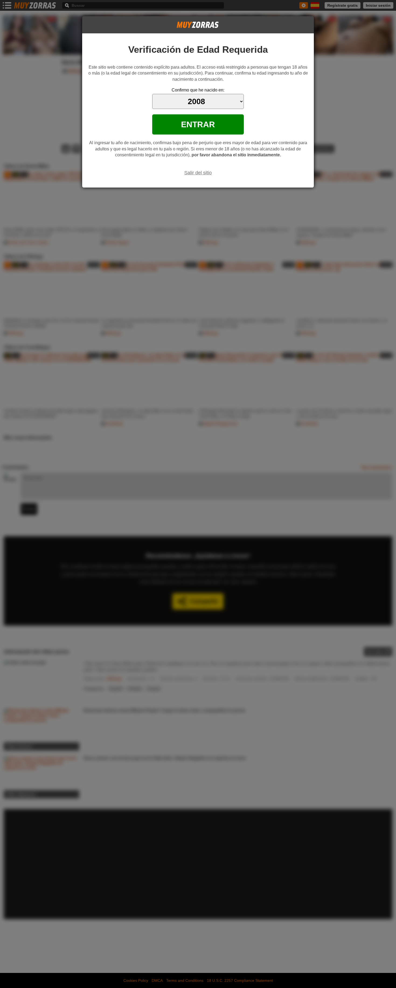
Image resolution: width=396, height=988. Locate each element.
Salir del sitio (198, 172)
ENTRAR (198, 124)
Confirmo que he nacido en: (198, 90)
